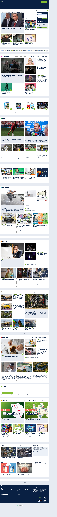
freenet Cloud (34, 488)
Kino (31, 56)
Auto (4, 292)
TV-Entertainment (27, 1)
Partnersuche (10, 489)
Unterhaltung (7, 56)
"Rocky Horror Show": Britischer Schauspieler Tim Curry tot (30, 12)
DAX (37, 197)
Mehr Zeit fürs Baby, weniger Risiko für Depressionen (39, 451)
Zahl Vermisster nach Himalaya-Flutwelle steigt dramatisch (30, 16)
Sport (4, 119)
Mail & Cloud (35, 1)
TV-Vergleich (42, 491)
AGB (17, 502)
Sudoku (36, 400)
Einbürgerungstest (19, 488)
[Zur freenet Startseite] (3, 2)
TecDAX (38, 200)
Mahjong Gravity (24, 400)
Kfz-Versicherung (35, 491)
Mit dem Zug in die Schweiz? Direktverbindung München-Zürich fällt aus (32, 357)
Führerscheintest (19, 489)
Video (33, 56)
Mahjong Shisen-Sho (29, 400)
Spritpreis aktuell (3, 488)
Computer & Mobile (29, 241)
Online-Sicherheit (42, 487)
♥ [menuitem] (30, 10)
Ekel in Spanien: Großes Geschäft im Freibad (38, 449)
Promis (29, 56)
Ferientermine (3, 489)
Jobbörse (10, 487)
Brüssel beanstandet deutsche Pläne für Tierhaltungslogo (29, 205)
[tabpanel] (12, 22)
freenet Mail (34, 489)
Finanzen (5, 188)
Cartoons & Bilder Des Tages (12, 100)
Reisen (36, 337)
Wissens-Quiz (26, 489)
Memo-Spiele (42, 56)
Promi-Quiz (18, 490)
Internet (18, 1)
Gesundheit (45, 337)
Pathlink (34, 400)
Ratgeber (33, 337)
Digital (4, 241)
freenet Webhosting (35, 490)
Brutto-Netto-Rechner (43, 489)
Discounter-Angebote (35, 487)
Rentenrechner (42, 490)
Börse (2, 487)
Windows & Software (41, 241)
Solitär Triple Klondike (40, 400)
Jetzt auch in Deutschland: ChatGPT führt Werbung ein (31, 264)
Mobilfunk (12, 1)
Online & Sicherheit (35, 241)
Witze (35, 56)
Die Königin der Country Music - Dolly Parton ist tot (38, 447)
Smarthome (45, 241)
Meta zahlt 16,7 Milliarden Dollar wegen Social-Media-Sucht (31, 207)
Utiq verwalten (19, 501)
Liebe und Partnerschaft (41, 337)
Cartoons (46, 56)
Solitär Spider (45, 400)
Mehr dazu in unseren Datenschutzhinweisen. (39, 394)
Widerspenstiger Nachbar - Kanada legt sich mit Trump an (30, 210)
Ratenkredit (41, 488)
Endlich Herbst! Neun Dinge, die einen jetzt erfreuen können (31, 18)
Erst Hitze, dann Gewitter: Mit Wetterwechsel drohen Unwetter (30, 14)
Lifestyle (5, 337)
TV (27, 56)
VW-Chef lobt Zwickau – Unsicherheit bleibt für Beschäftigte (30, 208)
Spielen (4, 400)
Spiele (25, 487)
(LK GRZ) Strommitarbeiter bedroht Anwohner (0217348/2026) (39, 471)
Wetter (10, 488)
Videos (25, 488)
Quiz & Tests (38, 56)
